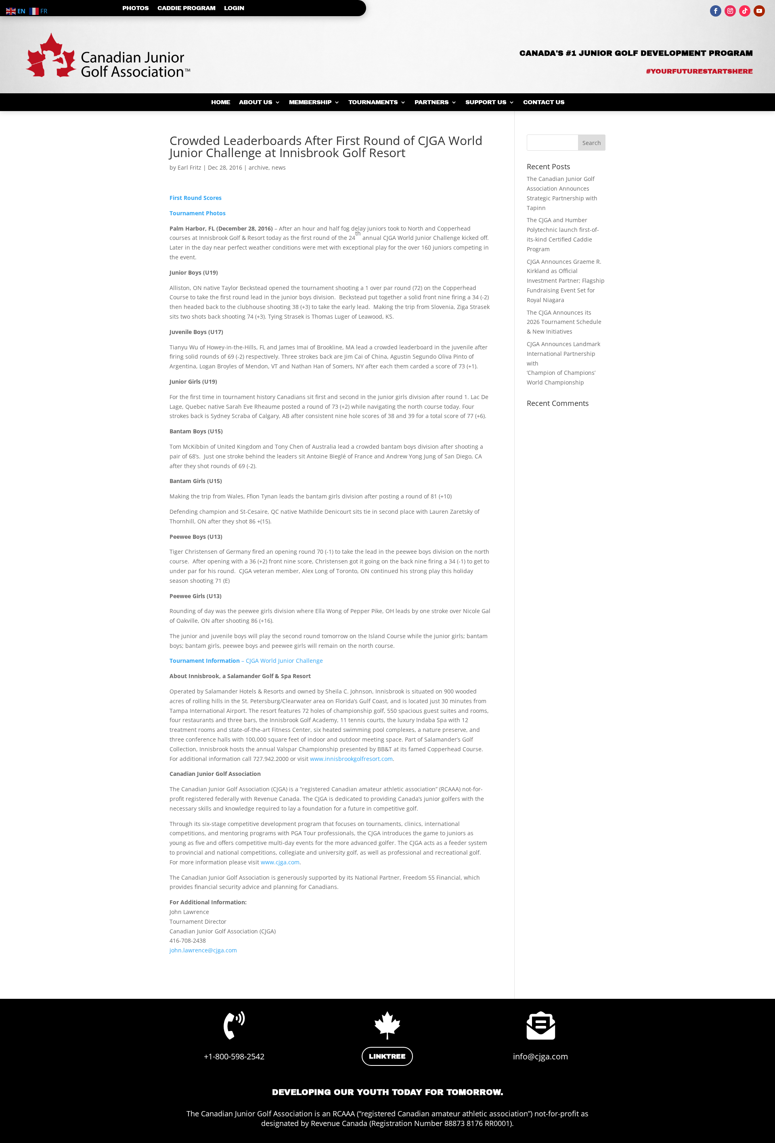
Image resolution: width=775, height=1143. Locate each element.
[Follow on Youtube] (759, 11)
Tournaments (373, 102)
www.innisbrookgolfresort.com (351, 759)
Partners (431, 102)
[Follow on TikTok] (744, 11)
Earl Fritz (189, 167)
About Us (255, 102)
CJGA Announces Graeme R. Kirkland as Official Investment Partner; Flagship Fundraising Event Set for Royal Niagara (566, 281)
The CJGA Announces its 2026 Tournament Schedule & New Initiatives (564, 322)
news (279, 167)
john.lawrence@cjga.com (203, 950)
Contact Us (543, 102)
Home (220, 102)
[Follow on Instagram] (730, 11)
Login (234, 8)
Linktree (387, 1056)
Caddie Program (186, 8)
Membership (310, 102)
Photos (135, 8)
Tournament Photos (198, 213)
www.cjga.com (280, 862)
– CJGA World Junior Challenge (246, 660)
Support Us (485, 102)
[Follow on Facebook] (715, 11)
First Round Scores (196, 198)
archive (258, 167)
